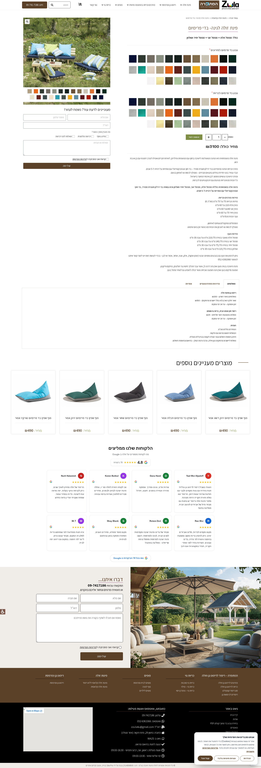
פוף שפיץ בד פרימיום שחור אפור (130, 418)
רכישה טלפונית (84, 136)
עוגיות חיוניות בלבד (227, 758)
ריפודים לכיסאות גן (230, 694)
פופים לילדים (145, 690)
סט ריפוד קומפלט (230, 690)
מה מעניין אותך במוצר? (101, 132)
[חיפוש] (52, 5)
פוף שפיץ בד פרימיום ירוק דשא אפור (227, 418)
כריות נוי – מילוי (187, 686)
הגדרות (247, 758)
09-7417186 (97, 585)
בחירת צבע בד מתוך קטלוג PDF (224, 724)
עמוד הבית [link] (233, 18)
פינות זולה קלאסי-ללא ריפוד (95, 682)
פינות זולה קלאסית (219, 18)
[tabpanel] (130, 318)
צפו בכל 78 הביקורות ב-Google (128, 558)
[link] (230, 5)
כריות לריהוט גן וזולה (229, 686)
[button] (27, 21)
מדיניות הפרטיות (79, 159)
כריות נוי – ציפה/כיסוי (185, 690)
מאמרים (234, 727)
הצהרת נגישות (232, 731)
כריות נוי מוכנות (187, 682)
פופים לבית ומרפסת (142, 682)
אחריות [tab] (189, 283)
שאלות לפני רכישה (63, 136)
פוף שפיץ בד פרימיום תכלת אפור (179, 418)
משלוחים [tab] (231, 283)
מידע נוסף (101, 136)
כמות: (230, 137)
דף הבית (234, 715)
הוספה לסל (194, 137)
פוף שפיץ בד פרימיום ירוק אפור (81, 418)
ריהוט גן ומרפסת (57, 682)
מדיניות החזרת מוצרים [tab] (210, 283)
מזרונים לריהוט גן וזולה (228, 682)
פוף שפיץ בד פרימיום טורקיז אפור (33, 418)
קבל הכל (205, 758)
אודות (235, 719)
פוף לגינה (146, 686)
